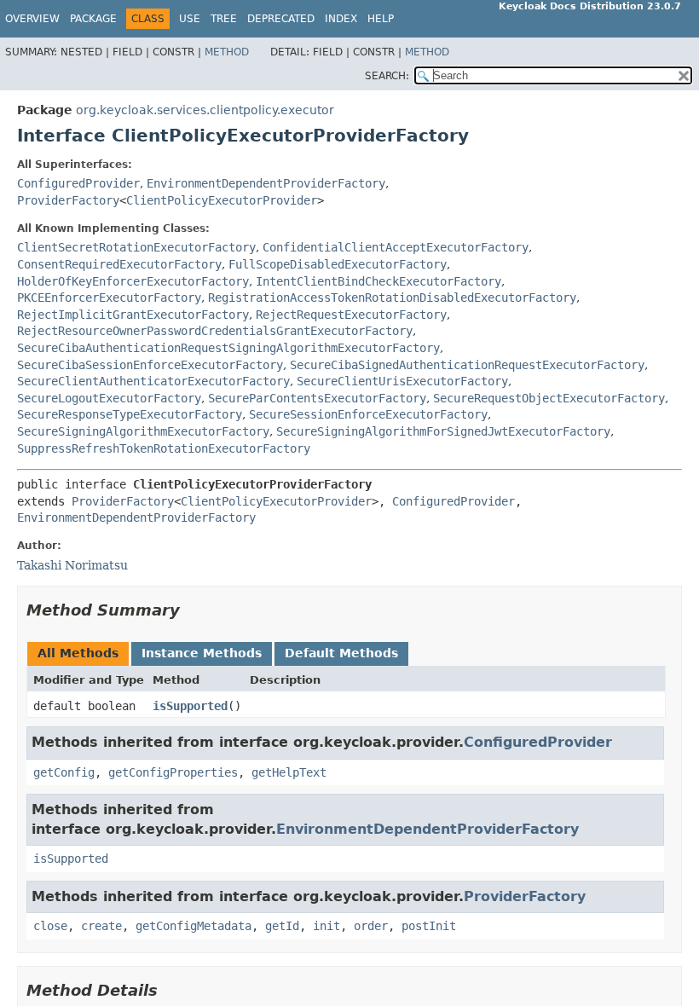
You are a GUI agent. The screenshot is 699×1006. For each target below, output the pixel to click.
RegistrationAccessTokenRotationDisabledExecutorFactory (392, 297)
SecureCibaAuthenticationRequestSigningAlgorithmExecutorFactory (228, 348)
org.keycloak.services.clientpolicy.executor (205, 110)
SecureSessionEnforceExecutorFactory (368, 414)
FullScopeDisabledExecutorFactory (337, 264)
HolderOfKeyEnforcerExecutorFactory (133, 281)
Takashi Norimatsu (72, 565)
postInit (428, 926)
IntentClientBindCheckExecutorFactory (378, 281)
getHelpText (288, 772)
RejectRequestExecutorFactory (351, 314)
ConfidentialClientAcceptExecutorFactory (396, 247)
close (50, 926)
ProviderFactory (68, 200)
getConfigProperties (173, 772)
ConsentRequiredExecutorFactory (119, 264)
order (371, 926)
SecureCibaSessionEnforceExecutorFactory (150, 365)
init (326, 926)
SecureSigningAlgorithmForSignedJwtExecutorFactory (443, 431)
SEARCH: (387, 76)
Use (189, 19)
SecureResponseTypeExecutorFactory (129, 414)
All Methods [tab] (78, 653)
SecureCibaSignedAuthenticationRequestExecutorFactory (467, 365)
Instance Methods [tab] (202, 653)
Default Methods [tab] (341, 653)
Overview (32, 19)
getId (282, 926)
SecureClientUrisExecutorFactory (402, 381)
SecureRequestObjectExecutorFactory (549, 398)
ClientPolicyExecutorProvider (221, 200)
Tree (224, 19)
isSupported (190, 706)
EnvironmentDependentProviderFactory (266, 183)
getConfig (64, 772)
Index (341, 19)
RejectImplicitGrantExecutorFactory (133, 314)
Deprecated (281, 19)
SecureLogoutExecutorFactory (109, 398)
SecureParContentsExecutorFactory (317, 398)
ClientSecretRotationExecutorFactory (136, 247)
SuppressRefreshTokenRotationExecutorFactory (163, 448)
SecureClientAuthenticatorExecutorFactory (153, 381)
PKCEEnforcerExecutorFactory (109, 297)
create (101, 926)
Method (227, 52)
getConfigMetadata (193, 926)
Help (380, 19)
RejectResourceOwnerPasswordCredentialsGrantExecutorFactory (215, 331)
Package (93, 19)
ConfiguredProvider (78, 183)
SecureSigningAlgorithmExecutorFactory (143, 431)
